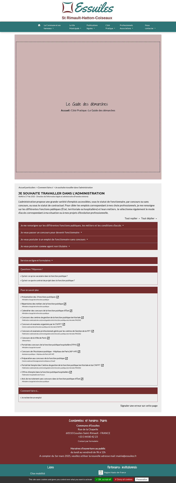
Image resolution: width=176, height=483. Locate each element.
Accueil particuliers (27, 187)
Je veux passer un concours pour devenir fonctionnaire (50, 232)
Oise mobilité (37, 473)
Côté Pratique (79, 110)
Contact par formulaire (88, 441)
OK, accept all (104, 479)
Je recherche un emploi (31, 397)
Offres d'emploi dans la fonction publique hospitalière (47, 372)
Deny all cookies (124, 479)
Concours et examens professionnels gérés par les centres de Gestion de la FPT (58, 331)
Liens (51, 467)
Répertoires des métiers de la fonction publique (44, 303)
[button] (39, 26)
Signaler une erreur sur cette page (139, 405)
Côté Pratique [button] (110, 26)
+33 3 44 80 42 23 (88, 436)
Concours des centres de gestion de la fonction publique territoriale (53, 317)
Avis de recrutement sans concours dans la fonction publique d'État (53, 378)
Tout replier (133, 218)
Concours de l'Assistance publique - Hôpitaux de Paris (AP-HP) (51, 351)
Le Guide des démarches (101, 110)
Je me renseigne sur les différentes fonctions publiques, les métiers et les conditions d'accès (71, 225)
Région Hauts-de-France (115, 472)
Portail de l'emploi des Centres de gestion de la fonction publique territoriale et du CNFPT (63, 365)
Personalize (141, 479)
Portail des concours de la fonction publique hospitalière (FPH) (51, 344)
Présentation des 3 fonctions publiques (40, 297)
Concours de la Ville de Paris (36, 338)
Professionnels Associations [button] (126, 26)
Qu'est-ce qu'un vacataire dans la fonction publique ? (45, 276)
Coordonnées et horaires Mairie (88, 420)
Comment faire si (45, 187)
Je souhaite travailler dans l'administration (74, 187)
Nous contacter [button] (149, 26)
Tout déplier (149, 218)
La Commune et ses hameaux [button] (52, 26)
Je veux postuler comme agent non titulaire (44, 246)
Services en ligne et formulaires (35, 260)
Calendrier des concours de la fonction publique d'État (47, 310)
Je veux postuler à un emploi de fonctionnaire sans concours (53, 239)
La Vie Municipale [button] (74, 26)
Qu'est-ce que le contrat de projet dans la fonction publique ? (48, 280)
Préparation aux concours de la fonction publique (45, 358)
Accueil (65, 110)
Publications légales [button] (92, 26)
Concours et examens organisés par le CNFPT (43, 324)
